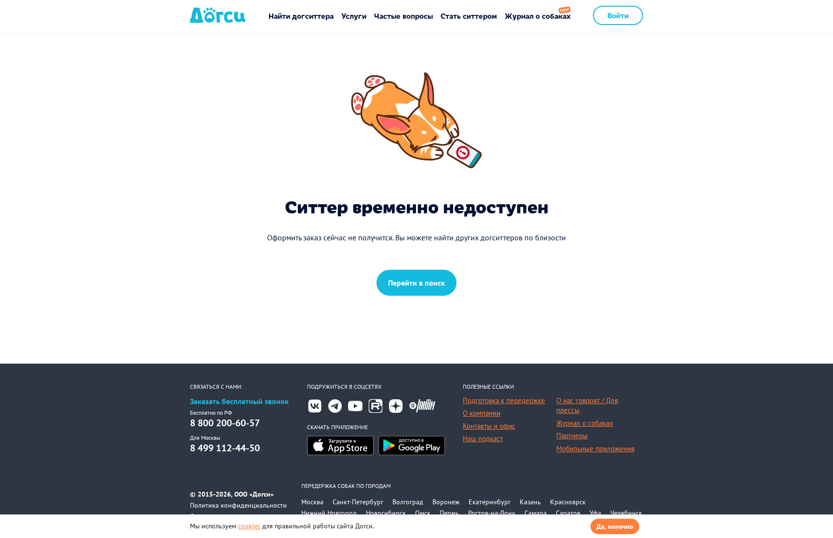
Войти (618, 15)
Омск (422, 513)
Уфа (595, 513)
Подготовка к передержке (504, 400)
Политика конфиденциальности (238, 505)
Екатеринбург (490, 502)
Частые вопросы (403, 16)
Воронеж (445, 502)
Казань (530, 502)
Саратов (568, 513)
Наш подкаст (483, 438)
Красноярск (568, 502)
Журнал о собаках (538, 16)
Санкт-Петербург (358, 502)
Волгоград (407, 502)
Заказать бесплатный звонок (239, 401)
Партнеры (572, 435)
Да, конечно (614, 526)
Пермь (449, 513)
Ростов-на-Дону (491, 513)
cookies (249, 526)
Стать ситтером (469, 16)
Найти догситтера (301, 16)
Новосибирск (386, 513)
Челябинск (626, 513)
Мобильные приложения (595, 448)
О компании (481, 413)
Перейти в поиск (416, 283)
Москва (312, 502)
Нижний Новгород (329, 513)
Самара (535, 513)
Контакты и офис (489, 426)
